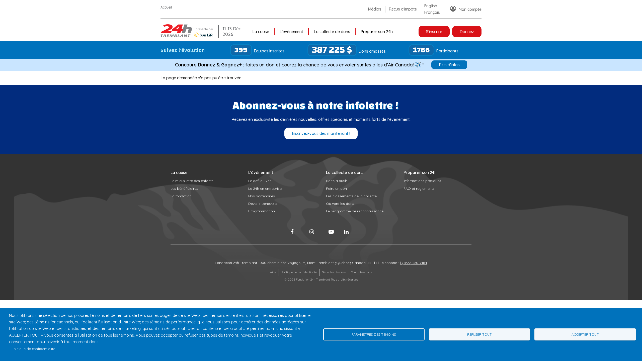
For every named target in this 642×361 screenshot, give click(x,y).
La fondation (181, 196)
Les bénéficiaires (184, 188)
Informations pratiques (422, 180)
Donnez (467, 31)
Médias (374, 9)
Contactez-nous (361, 272)
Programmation (261, 211)
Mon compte (470, 9)
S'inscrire (434, 31)
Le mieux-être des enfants (192, 180)
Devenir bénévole (262, 203)
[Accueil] (188, 35)
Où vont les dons (340, 203)
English (430, 5)
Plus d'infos (449, 64)
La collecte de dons (332, 31)
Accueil (166, 7)
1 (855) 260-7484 (413, 262)
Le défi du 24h (260, 180)
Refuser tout (479, 334)
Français (432, 12)
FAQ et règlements (419, 188)
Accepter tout (585, 334)
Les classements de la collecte (351, 196)
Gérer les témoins (334, 272)
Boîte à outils (337, 180)
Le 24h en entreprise (265, 188)
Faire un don (336, 188)
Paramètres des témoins (374, 334)
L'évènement (291, 31)
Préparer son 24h (377, 31)
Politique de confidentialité (299, 272)
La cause (260, 31)
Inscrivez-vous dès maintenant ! (321, 133)
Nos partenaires (261, 196)
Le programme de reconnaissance (354, 211)
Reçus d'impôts (403, 9)
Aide (273, 272)
